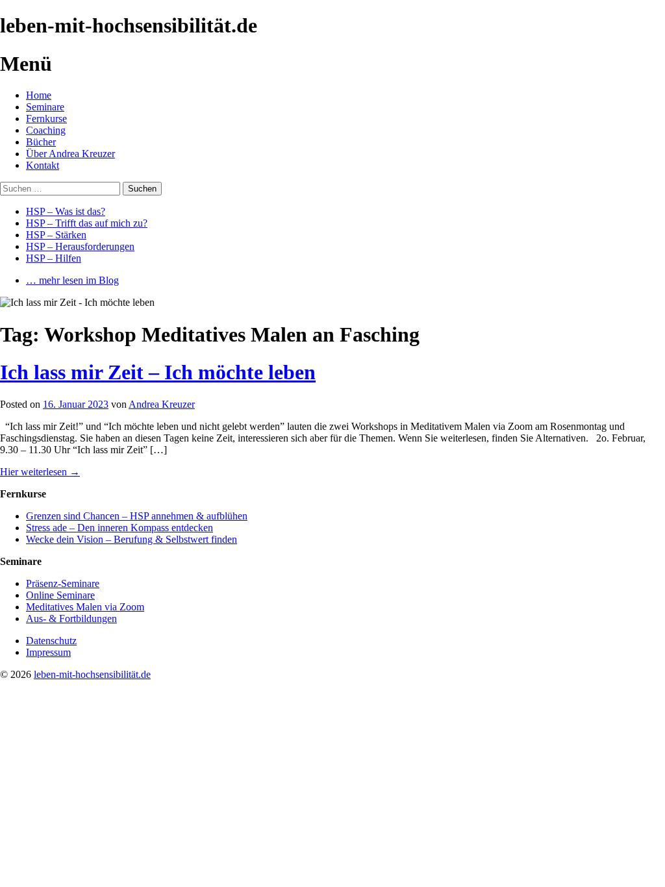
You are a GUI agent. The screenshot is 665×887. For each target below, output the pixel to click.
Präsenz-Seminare (62, 583)
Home (38, 95)
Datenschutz (51, 640)
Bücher (41, 141)
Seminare (45, 106)
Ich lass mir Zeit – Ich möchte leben (158, 372)
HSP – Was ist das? (65, 211)
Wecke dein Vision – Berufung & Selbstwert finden (131, 539)
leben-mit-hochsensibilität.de (92, 674)
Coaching (46, 130)
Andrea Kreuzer (162, 404)
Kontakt (42, 165)
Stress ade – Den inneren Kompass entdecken (119, 527)
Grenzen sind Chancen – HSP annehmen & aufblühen (136, 515)
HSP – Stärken (56, 234)
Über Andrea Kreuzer (70, 153)
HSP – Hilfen (53, 258)
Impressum (48, 652)
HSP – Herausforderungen (80, 246)
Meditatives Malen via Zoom (85, 606)
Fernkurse (46, 118)
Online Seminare (60, 595)
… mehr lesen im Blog (72, 280)
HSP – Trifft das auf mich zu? (86, 223)
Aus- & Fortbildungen (71, 618)
